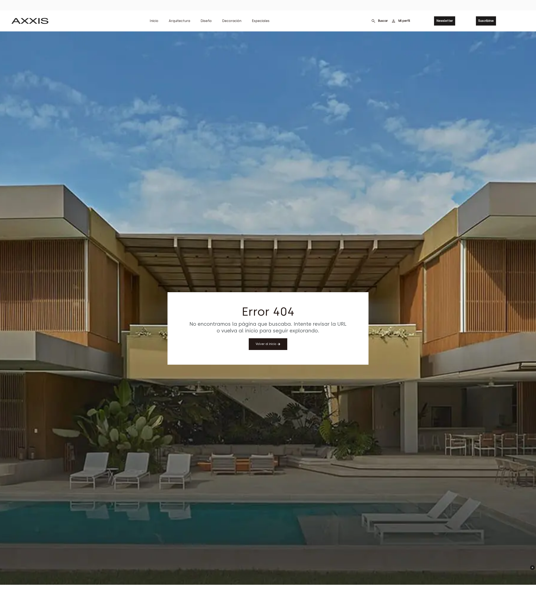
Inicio (154, 21)
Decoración (231, 21)
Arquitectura (179, 21)
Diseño (206, 21)
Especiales (260, 21)
